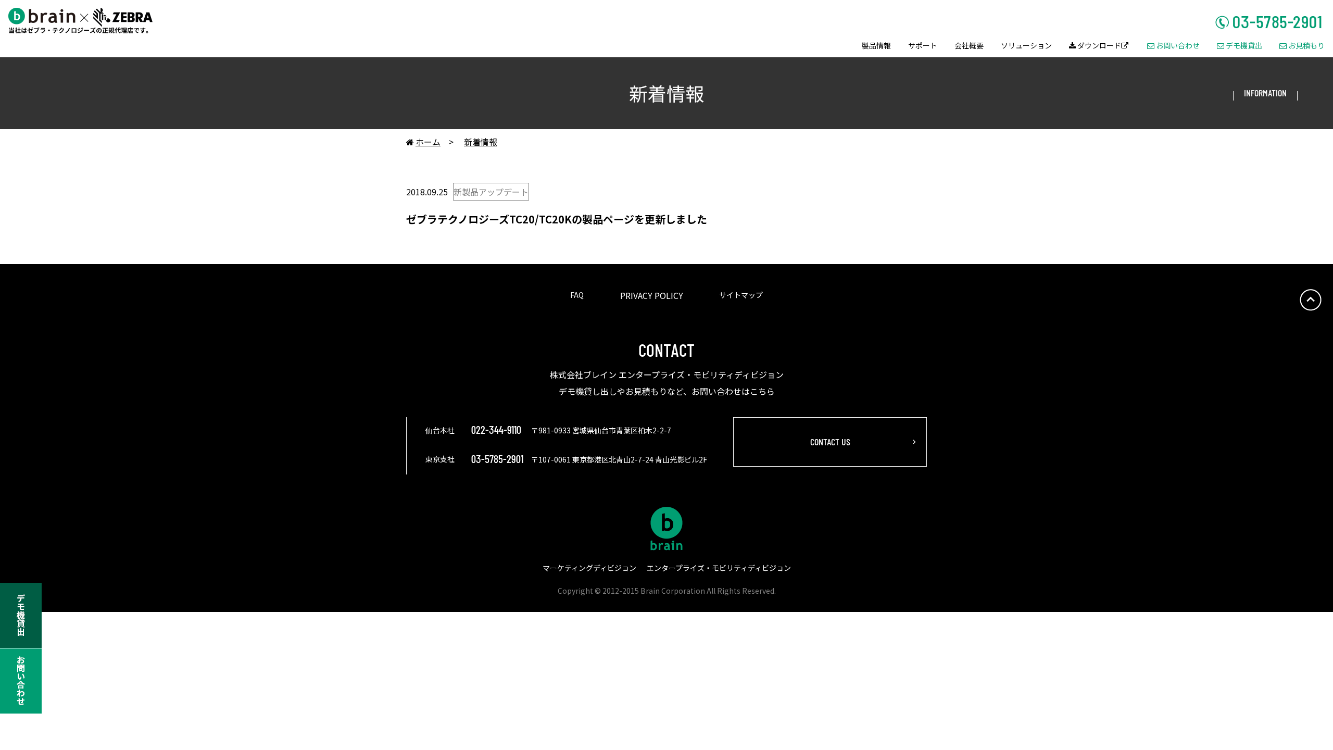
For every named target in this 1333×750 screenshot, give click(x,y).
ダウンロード (1098, 46)
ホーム (423, 141)
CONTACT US (830, 441)
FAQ (577, 295)
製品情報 (876, 46)
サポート (922, 46)
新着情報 (480, 141)
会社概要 (969, 46)
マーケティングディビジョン (589, 567)
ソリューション (1026, 46)
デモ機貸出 (1239, 46)
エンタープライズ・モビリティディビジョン (719, 567)
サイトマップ (741, 295)
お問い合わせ (1173, 46)
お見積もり (1302, 46)
